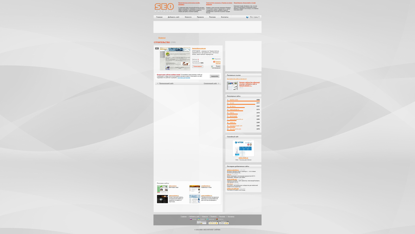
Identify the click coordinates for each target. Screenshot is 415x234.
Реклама (212, 17)
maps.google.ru (234, 109)
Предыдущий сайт (166, 83)
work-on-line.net (232, 179)
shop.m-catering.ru (233, 170)
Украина (202, 219)
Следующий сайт (210, 83)
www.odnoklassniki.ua (236, 119)
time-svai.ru (172, 186)
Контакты (224, 17)
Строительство (162, 42)
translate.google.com (236, 126)
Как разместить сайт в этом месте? (237, 78)
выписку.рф (233, 116)
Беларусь (220, 219)
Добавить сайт (173, 17)
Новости (188, 17)
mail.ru (232, 113)
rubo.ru (241, 87)
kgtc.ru (229, 174)
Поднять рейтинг (218, 62)
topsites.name (234, 100)
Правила (200, 17)
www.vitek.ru (243, 158)
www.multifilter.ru (206, 195)
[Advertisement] (207, 27)
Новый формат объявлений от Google (245, 3)
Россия (194, 219)
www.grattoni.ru (174, 195)
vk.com (232, 103)
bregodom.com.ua (199, 48)
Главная (159, 17)
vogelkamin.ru (205, 186)
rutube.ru (232, 122)
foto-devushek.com (235, 129)
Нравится (161, 38)
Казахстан (211, 219)
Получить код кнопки (183, 77)
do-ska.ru (232, 106)
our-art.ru (230, 184)
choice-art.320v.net (233, 188)
